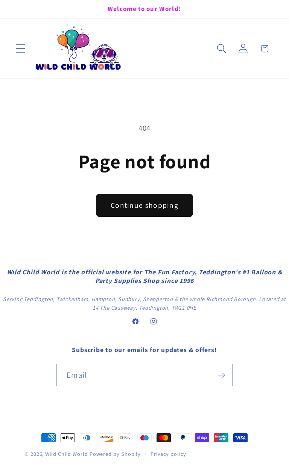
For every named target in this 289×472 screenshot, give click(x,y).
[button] (20, 48)
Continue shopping (144, 205)
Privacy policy (168, 453)
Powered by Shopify (115, 453)
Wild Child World (66, 453)
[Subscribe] (221, 375)
